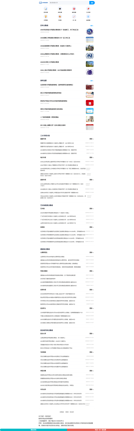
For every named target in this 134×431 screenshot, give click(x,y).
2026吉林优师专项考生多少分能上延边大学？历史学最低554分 (67, 294)
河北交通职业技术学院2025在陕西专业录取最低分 (67, 363)
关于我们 (41, 416)
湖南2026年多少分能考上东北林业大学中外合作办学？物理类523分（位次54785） (65, 404)
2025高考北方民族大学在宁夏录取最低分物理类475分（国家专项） (67, 150)
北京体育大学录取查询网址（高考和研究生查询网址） (57, 85)
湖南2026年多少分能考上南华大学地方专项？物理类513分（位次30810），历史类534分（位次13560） (65, 174)
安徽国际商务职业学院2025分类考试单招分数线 (67, 378)
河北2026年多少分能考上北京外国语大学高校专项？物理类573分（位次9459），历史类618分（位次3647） (65, 197)
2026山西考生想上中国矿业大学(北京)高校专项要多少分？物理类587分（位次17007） (65, 185)
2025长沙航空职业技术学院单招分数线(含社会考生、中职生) (67, 385)
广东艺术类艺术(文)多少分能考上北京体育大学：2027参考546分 (67, 220)
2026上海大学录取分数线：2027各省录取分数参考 (56, 70)
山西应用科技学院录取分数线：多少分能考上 (67, 338)
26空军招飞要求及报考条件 (67, 279)
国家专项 (43, 139)
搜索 (92, 3)
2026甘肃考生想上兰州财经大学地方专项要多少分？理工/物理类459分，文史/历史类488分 (65, 169)
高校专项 (43, 180)
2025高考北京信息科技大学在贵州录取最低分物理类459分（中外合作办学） (67, 400)
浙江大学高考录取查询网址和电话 (50, 93)
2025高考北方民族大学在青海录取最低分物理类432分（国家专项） (67, 153)
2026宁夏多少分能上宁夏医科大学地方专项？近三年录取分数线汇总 (67, 165)
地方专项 (43, 157)
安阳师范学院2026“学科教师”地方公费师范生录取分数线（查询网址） (67, 263)
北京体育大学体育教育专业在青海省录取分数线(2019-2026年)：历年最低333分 (67, 242)
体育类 (42, 227)
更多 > (92, 25)
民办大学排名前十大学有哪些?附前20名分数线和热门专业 (67, 348)
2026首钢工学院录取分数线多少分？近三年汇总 (55, 38)
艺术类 (42, 209)
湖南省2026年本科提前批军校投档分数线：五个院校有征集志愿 (67, 275)
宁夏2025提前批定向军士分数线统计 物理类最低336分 (67, 316)
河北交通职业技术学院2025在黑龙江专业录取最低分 (67, 356)
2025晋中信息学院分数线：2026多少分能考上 (67, 341)
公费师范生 (43, 252)
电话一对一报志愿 (100, 430)
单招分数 (43, 371)
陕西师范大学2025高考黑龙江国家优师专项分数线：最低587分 (67, 304)
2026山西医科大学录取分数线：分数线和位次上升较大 (57, 54)
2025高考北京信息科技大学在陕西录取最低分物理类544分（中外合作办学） (67, 394)
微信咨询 (33, 430)
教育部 (67, 412)
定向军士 (43, 308)
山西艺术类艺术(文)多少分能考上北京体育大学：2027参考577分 (67, 223)
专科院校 (43, 352)
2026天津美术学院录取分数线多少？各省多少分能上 (67, 213)
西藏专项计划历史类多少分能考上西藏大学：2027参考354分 (67, 146)
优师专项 (43, 290)
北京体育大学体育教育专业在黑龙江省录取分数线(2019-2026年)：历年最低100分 (67, 235)
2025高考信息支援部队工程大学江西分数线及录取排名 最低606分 (67, 285)
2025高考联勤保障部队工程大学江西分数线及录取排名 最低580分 (67, 282)
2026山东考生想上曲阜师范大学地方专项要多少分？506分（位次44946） (67, 162)
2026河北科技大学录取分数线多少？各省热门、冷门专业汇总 (59, 30)
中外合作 (43, 389)
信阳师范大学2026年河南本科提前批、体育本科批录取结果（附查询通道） (67, 267)
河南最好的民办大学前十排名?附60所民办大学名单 (67, 345)
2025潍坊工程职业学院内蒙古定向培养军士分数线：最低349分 (67, 323)
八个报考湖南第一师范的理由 (49, 117)
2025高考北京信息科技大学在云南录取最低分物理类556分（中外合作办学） (67, 397)
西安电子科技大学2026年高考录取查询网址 (53, 101)
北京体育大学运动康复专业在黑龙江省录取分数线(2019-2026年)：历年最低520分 (67, 231)
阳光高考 (72, 412)
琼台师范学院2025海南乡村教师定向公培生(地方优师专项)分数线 (67, 297)
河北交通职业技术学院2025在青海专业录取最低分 (67, 360)
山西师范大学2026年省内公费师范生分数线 (67, 257)
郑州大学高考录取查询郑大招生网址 (51, 109)
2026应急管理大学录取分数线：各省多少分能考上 (55, 46)
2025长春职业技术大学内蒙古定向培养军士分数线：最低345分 (67, 319)
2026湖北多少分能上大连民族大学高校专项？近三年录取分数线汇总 (67, 189)
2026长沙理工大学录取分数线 (49, 62)
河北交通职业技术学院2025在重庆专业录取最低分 (67, 367)
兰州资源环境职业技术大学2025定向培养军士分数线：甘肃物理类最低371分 (67, 312)
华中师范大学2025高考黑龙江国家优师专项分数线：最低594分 (67, 301)
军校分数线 (43, 271)
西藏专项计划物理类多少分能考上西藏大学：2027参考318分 (67, 143)
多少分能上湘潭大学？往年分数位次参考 (53, 125)
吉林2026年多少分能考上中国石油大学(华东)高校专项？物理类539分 (67, 192)
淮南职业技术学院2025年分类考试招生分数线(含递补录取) (67, 375)
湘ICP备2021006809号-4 (56, 421)
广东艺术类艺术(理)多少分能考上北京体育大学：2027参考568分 (67, 216)
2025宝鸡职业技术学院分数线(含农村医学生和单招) (67, 382)
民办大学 (43, 334)
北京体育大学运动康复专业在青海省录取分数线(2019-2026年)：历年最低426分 (67, 238)
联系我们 (48, 416)
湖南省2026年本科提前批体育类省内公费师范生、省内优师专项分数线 (67, 260)
